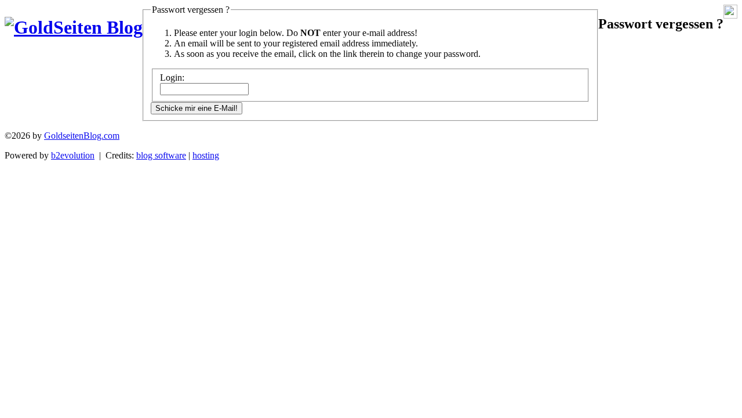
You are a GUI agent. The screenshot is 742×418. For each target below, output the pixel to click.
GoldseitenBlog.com (81, 135)
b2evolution (72, 155)
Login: (172, 77)
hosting (205, 155)
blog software (161, 155)
